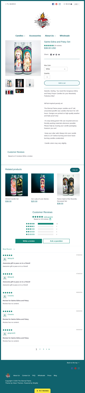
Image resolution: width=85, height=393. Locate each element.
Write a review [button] (29, 241)
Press (49, 375)
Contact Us (26, 375)
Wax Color (47, 65)
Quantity (46, 73)
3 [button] (43, 349)
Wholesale (41, 375)
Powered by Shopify (31, 383)
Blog (55, 375)
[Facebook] (53, 4)
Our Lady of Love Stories (40, 199)
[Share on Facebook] (51, 54)
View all (74, 170)
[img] (7, 255)
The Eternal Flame (24, 381)
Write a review (27, 156)
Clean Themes (18, 383)
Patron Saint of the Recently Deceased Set (67, 200)
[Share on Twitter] (53, 54)
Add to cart (62, 83)
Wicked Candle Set (12, 199)
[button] (49, 45)
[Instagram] (60, 4)
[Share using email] (59, 54)
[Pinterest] (56, 4)
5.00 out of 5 (48, 217)
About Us (16, 375)
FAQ (33, 375)
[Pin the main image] (56, 54)
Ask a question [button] (56, 241)
